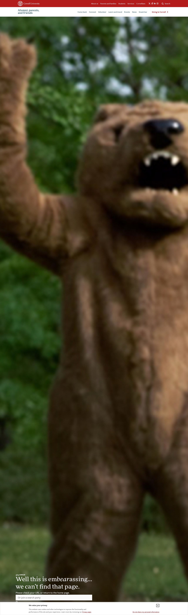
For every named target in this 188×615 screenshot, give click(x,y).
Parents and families (108, 3)
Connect (92, 12)
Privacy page (86, 612)
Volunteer (102, 12)
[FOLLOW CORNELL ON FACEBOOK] (152, 4)
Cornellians (140, 3)
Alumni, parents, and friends (28, 11)
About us (94, 3)
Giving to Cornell (159, 12)
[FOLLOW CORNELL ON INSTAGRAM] (157, 4)
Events (127, 12)
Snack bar (143, 12)
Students (121, 3)
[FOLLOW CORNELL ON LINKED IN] (155, 4)
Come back (82, 12)
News (134, 12)
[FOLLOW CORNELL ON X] (149, 4)
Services (131, 3)
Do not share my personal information (146, 612)
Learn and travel (115, 12)
